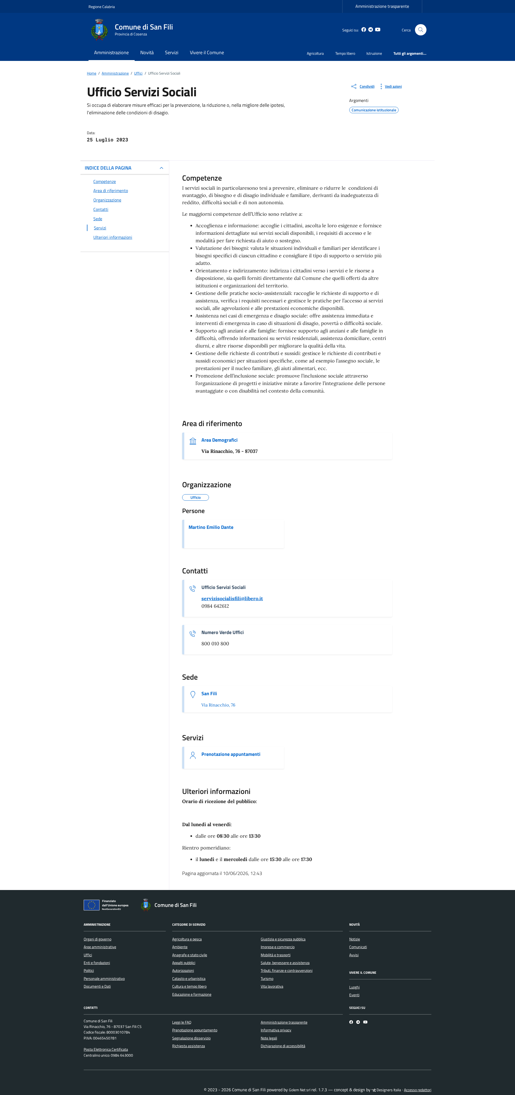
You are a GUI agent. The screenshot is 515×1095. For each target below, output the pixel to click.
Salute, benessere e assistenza (285, 963)
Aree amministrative (100, 947)
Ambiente (179, 947)
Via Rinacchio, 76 (218, 705)
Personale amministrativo (104, 979)
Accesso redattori (417, 1090)
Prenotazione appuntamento (194, 1030)
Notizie (354, 939)
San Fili (209, 693)
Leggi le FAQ (181, 1022)
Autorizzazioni (183, 970)
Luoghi (354, 987)
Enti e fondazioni (97, 963)
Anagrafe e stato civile (189, 955)
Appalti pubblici (183, 963)
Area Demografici (219, 440)
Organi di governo (97, 939)
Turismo (267, 979)
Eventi (354, 995)
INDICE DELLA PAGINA (108, 167)
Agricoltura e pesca (187, 939)
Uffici (88, 955)
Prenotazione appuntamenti (230, 754)
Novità (147, 52)
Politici (89, 970)
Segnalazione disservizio (191, 1038)
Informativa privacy (276, 1030)
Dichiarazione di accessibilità (283, 1046)
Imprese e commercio (278, 947)
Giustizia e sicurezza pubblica (283, 939)
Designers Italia (388, 1090)
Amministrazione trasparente (382, 6)
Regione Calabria (102, 6)
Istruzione (374, 53)
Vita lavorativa (272, 986)
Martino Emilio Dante (211, 527)
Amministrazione (111, 52)
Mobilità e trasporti (275, 955)
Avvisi (354, 955)
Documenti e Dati (97, 986)
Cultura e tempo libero (189, 986)
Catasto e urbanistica (188, 979)
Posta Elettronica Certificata (106, 1049)
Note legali (269, 1038)
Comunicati (358, 947)
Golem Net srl (299, 1090)
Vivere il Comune (207, 52)
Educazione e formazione (191, 994)
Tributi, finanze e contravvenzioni (286, 970)
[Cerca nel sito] (420, 30)
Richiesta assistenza (188, 1046)
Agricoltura (315, 53)
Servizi (171, 52)
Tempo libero (345, 53)
